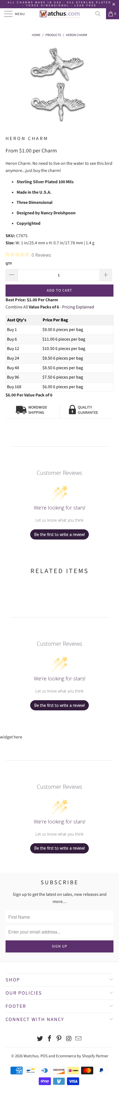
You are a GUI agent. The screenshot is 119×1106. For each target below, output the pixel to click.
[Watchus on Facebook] (49, 1039)
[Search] (100, 13)
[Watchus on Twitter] (40, 1039)
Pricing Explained (78, 307)
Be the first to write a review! (59, 534)
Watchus (31, 1056)
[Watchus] (59, 13)
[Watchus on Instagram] (69, 1039)
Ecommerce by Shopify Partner (82, 1056)
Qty (9, 263)
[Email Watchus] (78, 1039)
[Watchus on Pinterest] (59, 1039)
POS (44, 1056)
